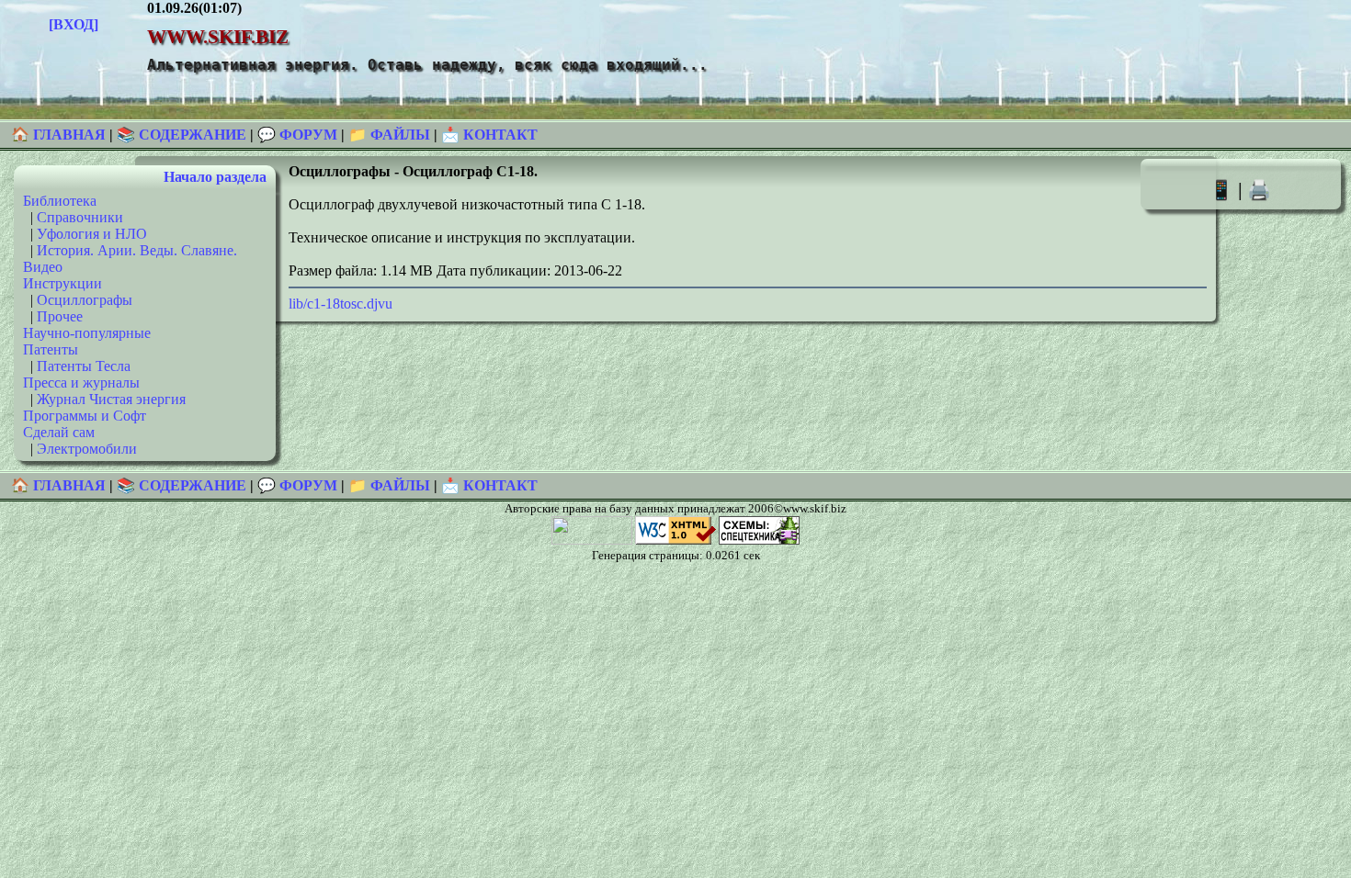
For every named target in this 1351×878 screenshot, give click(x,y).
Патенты (50, 349)
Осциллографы (84, 300)
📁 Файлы (389, 134)
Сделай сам (59, 432)
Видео (42, 267)
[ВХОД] (73, 24)
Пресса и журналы (81, 382)
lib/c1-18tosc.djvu (340, 303)
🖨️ (1259, 189)
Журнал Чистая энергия (111, 399)
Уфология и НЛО (92, 234)
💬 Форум (297, 134)
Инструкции (62, 283)
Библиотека (59, 200)
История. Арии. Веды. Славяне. (137, 250)
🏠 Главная (60, 134)
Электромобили (87, 448)
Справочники (80, 217)
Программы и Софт (84, 415)
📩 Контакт (489, 134)
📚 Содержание (181, 134)
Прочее (60, 316)
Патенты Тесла (84, 366)
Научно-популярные (87, 333)
